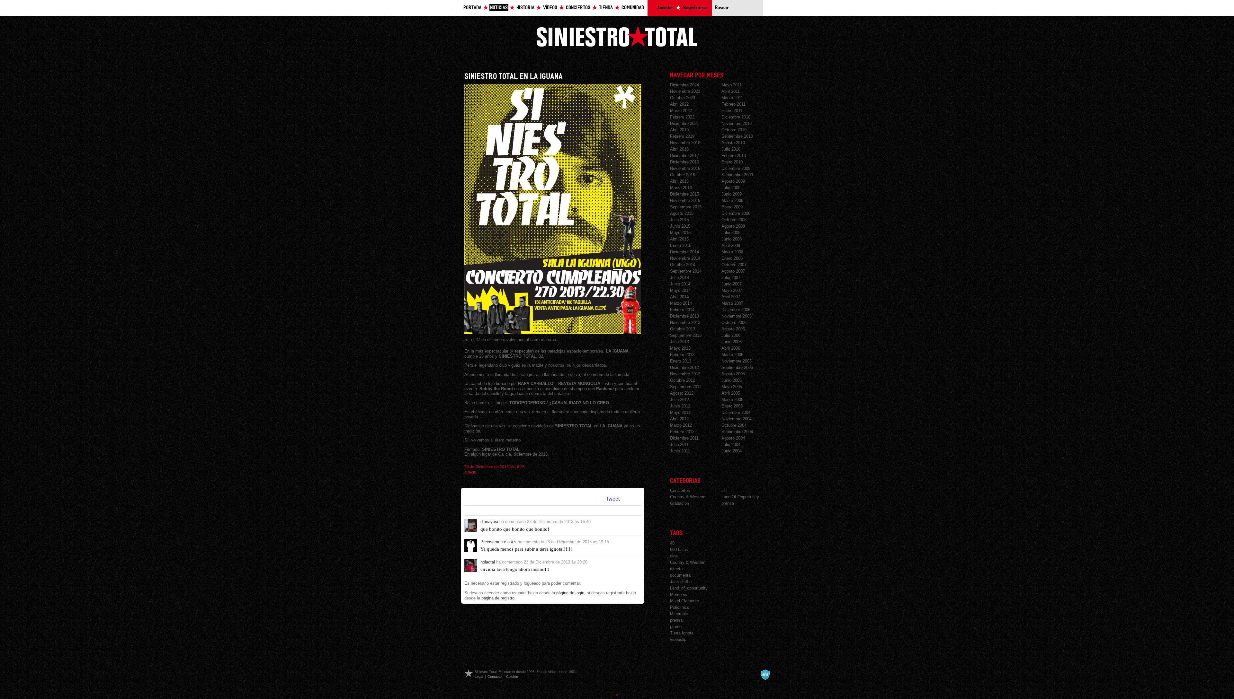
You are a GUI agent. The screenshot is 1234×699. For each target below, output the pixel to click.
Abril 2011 (730, 91)
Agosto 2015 (681, 213)
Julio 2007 (730, 277)
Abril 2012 (679, 418)
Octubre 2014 (682, 264)
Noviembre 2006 (736, 316)
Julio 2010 (730, 149)
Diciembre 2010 (735, 117)
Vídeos (550, 7)
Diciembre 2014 (684, 251)
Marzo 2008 (732, 251)
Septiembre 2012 (686, 386)
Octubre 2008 (734, 219)
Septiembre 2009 (737, 174)
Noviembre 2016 (685, 168)
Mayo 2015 (680, 232)
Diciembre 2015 (684, 194)
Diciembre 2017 (684, 155)
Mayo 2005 (731, 386)
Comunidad (632, 7)
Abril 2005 (730, 393)
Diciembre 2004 (735, 412)
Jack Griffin (681, 581)
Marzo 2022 (681, 110)
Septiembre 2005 (737, 367)
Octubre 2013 (682, 329)
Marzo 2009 (732, 200)
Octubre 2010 (734, 129)
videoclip (678, 639)
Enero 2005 (732, 406)
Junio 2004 (731, 451)
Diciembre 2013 (684, 316)
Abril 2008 (730, 245)
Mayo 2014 (680, 290)
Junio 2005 (731, 380)
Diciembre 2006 (735, 309)
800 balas (679, 549)
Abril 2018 (679, 149)
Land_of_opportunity (689, 588)
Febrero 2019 (682, 136)
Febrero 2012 (682, 431)
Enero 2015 (680, 245)
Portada (472, 7)
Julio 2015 (679, 219)
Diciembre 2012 (684, 367)
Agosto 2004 (733, 438)
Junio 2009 (731, 194)
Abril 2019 (679, 129)
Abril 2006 (730, 348)
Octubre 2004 (734, 425)
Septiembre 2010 (737, 136)
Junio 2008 (731, 239)
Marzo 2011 (732, 97)
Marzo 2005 (732, 399)
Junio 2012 (680, 406)
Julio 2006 (730, 335)
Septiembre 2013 (686, 335)
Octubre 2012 (682, 380)
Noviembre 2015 (685, 200)
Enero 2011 (731, 110)
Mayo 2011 (731, 85)
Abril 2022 (679, 104)
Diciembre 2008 (735, 213)
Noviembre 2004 (736, 418)
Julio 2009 (730, 187)
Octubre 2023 (682, 97)
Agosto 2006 (733, 329)
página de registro (497, 598)
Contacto (494, 676)
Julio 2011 (679, 444)
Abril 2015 (679, 239)
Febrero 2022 (682, 117)
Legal (479, 676)
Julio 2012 (679, 399)
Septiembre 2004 (737, 431)
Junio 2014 (680, 284)
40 (672, 543)
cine (674, 556)
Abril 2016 (679, 181)
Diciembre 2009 (735, 168)
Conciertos (578, 7)
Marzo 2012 (681, 425)
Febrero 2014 (682, 309)
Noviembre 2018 (685, 142)
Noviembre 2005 (736, 361)
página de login (570, 592)
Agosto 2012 (681, 393)
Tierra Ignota (681, 633)
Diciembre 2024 (684, 85)
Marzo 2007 (732, 303)
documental (681, 575)
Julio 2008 (730, 232)
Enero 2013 (680, 361)
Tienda (606, 7)
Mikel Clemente (684, 601)
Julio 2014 (679, 277)
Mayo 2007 (731, 290)
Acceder (665, 7)
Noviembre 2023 (685, 91)
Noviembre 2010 (736, 123)
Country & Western (687, 496)
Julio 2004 (730, 444)
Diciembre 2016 (684, 162)
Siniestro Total (617, 36)
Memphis (678, 594)
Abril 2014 (679, 296)
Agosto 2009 (733, 181)
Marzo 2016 (681, 187)
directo (470, 472)
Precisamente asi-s (498, 541)
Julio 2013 (679, 341)
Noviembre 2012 (685, 373)
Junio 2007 (731, 284)
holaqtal (487, 562)
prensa (727, 503)
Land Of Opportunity (740, 496)
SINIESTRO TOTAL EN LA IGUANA (513, 76)
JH (724, 490)
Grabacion (679, 503)
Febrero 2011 (733, 104)
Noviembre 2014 (685, 258)
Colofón (512, 676)
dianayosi (489, 521)
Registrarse (695, 7)
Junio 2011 (680, 451)
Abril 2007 (730, 296)
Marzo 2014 (681, 303)
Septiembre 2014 (686, 271)
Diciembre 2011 (684, 438)
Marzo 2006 (732, 354)
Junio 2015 (680, 226)
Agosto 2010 (733, 142)
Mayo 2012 (680, 412)
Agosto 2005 (733, 373)
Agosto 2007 (733, 271)
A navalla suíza (765, 674)
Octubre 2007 (734, 264)
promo (676, 626)
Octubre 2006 (734, 322)
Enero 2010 (732, 162)
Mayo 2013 (680, 348)
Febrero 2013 (682, 354)
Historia (525, 7)
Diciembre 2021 (684, 123)
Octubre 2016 (682, 174)
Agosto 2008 (733, 226)
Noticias (499, 7)
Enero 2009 (732, 207)
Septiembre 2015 (686, 207)
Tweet (613, 499)
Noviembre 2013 (685, 322)
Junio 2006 (731, 341)
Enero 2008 (732, 258)
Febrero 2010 (733, 155)
